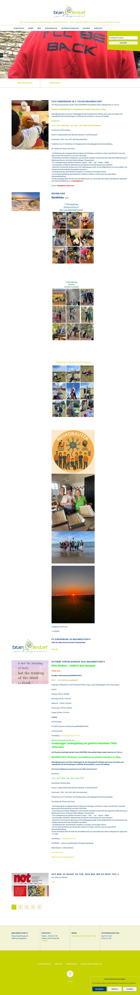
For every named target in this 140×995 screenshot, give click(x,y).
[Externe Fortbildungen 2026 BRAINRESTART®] (30, 674)
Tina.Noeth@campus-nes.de (69, 736)
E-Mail (45, 941)
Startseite (19, 28)
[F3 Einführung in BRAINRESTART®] (30, 647)
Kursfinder (55, 83)
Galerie (86, 28)
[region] (70, 54)
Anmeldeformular (57, 852)
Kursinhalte (51, 28)
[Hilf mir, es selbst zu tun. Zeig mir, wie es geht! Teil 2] (30, 886)
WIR (39, 28)
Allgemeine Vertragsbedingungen (63, 857)
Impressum (71, 964)
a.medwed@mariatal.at (68, 838)
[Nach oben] (70, 974)
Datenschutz (44, 964)
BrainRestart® (25, 83)
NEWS (30, 28)
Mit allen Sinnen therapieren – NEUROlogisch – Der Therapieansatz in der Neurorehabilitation (70, 22)
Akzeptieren (99, 989)
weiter (55, 649)
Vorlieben (129, 989)
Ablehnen (114, 989)
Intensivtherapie (70, 28)
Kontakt (98, 28)
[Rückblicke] (26, 203)
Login (70, 981)
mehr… (54, 882)
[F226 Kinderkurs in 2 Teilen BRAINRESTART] (30, 126)
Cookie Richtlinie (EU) (91, 964)
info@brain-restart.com (84, 936)
